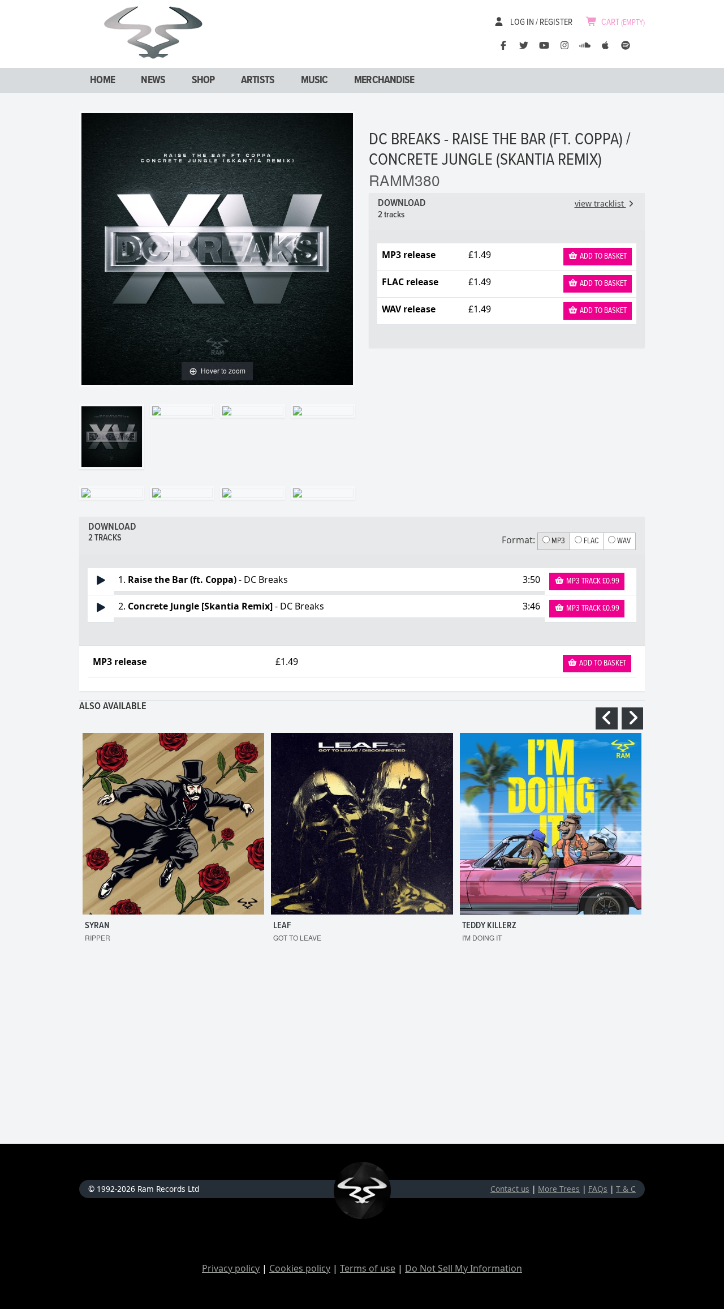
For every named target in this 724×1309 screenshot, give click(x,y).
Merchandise (384, 80)
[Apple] (605, 45)
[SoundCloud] (585, 45)
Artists (257, 80)
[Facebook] (503, 45)
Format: (518, 540)
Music (314, 80)
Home (102, 80)
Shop (203, 80)
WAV (623, 541)
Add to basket (602, 256)
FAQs (597, 1188)
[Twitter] (524, 45)
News (153, 80)
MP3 (557, 541)
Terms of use (367, 1268)
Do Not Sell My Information (463, 1268)
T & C (626, 1188)
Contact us (509, 1188)
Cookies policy (299, 1268)
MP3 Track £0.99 (591, 581)
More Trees (559, 1188)
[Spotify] (625, 45)
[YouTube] (544, 45)
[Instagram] (564, 45)
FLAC (590, 541)
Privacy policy (231, 1268)
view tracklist (600, 203)
